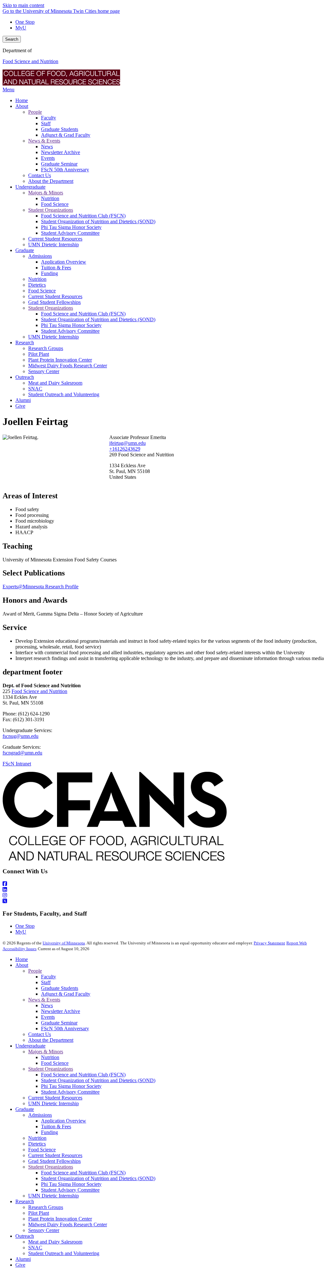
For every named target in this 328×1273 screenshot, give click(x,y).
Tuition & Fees (56, 1126)
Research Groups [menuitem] (45, 348)
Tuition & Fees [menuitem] (56, 267)
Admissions (40, 1115)
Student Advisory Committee (70, 1092)
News (47, 1005)
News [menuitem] (47, 146)
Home (21, 959)
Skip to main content (23, 5)
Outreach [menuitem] (24, 377)
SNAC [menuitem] (35, 388)
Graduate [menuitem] (24, 250)
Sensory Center (43, 1230)
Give (20, 1265)
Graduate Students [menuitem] (59, 129)
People (35, 971)
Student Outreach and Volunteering (63, 1253)
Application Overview (63, 1120)
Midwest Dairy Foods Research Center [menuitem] (67, 365)
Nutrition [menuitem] (50, 198)
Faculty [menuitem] (48, 117)
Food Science (55, 1063)
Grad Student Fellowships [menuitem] (54, 302)
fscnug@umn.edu (20, 736)
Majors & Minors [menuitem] (45, 192)
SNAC (35, 1247)
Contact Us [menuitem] (39, 175)
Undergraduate (30, 1046)
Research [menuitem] (24, 342)
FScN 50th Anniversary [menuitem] (65, 169)
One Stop (25, 22)
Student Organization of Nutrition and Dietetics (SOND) (98, 1080)
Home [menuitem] (21, 100)
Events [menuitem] (48, 158)
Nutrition (50, 1057)
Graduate (24, 1109)
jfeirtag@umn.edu (127, 443)
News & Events (44, 999)
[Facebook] (164, 884)
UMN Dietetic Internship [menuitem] (53, 244)
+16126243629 (124, 449)
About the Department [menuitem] (50, 181)
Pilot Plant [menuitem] (38, 354)
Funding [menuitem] (49, 273)
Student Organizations (50, 1069)
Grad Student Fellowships (54, 1161)
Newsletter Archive (60, 1011)
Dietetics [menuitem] (37, 285)
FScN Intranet (17, 763)
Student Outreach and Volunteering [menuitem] (63, 394)
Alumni (23, 1259)
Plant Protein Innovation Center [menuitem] (60, 360)
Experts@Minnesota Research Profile (40, 586)
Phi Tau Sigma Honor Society (71, 1086)
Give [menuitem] (20, 406)
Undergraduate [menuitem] (30, 187)
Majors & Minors (45, 1051)
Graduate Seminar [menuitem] (59, 164)
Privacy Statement (269, 943)
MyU (20, 27)
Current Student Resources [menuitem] (55, 238)
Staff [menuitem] (46, 123)
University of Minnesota (64, 943)
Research (24, 1201)
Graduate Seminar (59, 1022)
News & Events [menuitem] (44, 140)
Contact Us (39, 1034)
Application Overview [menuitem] (63, 262)
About (21, 965)
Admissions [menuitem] (40, 256)
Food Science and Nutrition (30, 61)
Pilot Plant (38, 1213)
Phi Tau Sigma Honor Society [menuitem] (71, 227)
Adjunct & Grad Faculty (65, 994)
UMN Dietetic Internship (53, 1103)
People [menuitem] (35, 112)
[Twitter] (164, 901)
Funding (49, 1132)
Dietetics (37, 1144)
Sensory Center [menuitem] (43, 371)
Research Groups (45, 1207)
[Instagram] (164, 895)
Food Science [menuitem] (55, 204)
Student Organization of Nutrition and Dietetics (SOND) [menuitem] (98, 221)
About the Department (50, 1040)
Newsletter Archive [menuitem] (60, 152)
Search (11, 39)
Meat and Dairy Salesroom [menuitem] (55, 383)
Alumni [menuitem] (23, 400)
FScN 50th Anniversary (65, 1028)
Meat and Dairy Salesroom (55, 1241)
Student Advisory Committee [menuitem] (70, 233)
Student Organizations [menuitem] (50, 210)
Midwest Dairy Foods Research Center (67, 1224)
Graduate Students (59, 988)
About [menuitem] (21, 106)
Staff (46, 982)
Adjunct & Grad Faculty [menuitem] (65, 135)
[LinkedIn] (164, 890)
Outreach (24, 1236)
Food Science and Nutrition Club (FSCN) (83, 1074)
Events (48, 1017)
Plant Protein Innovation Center (60, 1218)
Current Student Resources (55, 1097)
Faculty (48, 976)
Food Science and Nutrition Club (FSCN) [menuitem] (83, 215)
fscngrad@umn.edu (22, 752)
